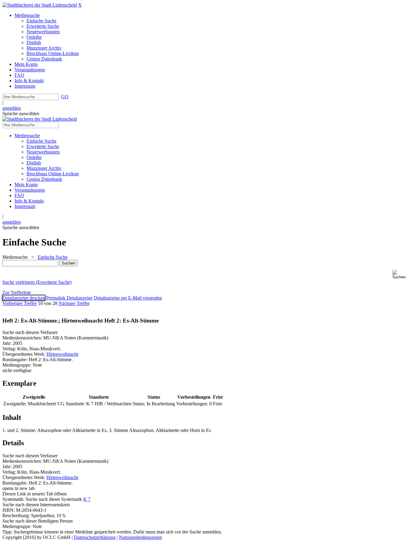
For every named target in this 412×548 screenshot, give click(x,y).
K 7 (86, 499)
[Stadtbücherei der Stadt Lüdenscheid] (39, 5)
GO (64, 96)
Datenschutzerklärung (95, 537)
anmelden (11, 108)
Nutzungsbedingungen (140, 537)
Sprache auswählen (20, 113)
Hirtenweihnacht (62, 354)
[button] (401, 274)
